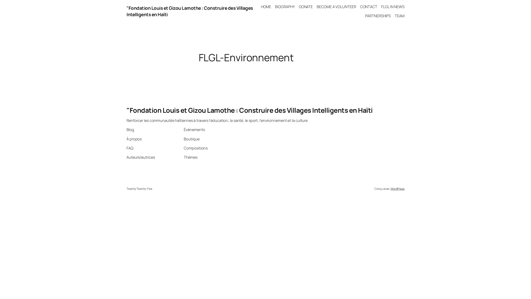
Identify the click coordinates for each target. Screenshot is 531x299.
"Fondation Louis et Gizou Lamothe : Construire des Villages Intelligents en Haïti (250, 110)
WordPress (397, 189)
